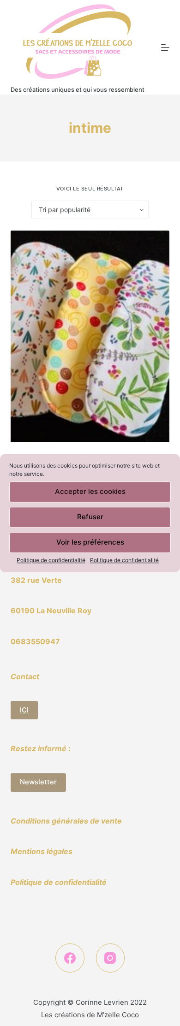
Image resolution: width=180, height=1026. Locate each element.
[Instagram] (110, 958)
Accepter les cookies (90, 491)
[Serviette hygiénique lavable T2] (90, 336)
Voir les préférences (90, 542)
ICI (24, 710)
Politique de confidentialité (51, 560)
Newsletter (38, 781)
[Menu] (165, 47)
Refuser (90, 516)
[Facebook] (69, 958)
